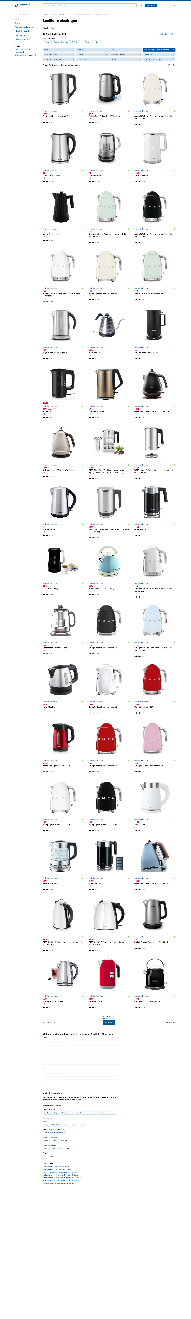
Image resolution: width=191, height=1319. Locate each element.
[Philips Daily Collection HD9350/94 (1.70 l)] (109, 98)
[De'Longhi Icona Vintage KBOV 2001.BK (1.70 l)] (155, 394)
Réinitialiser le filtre (168, 34)
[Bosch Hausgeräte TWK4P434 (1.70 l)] (63, 748)
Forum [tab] (53, 28)
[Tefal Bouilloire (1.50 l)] (155, 158)
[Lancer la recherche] (45, 5)
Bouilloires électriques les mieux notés (56, 1194)
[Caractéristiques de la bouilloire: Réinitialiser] (173, 50)
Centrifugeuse (21, 35)
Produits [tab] (46, 28)
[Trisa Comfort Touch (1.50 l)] (63, 158)
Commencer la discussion (165, 1036)
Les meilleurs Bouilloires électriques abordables (59, 1197)
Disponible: (65, 65)
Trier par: (46, 65)
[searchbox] (157, 59)
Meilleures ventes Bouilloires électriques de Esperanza (62, 1203)
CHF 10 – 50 (76, 42)
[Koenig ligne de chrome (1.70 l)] (63, 983)
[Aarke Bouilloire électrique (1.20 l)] (155, 335)
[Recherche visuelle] (134, 5)
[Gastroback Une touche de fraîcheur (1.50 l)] (63, 98)
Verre (87, 42)
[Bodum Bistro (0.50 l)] (63, 394)
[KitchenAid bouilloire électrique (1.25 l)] (155, 983)
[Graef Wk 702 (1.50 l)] (109, 865)
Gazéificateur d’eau (23, 39)
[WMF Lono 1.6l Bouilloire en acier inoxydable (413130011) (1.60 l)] (155, 452)
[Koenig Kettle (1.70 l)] (63, 512)
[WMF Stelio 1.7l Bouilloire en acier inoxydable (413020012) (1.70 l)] (63, 924)
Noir (97, 42)
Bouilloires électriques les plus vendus (56, 1191)
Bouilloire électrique (23, 31)
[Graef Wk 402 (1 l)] (155, 512)
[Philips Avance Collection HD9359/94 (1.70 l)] (155, 924)
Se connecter (150, 5)
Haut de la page (169, 1022)
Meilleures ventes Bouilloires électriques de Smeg (60, 1200)
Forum (45, 1038)
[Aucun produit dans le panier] (174, 5)
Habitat (17, 19)
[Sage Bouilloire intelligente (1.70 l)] (63, 335)
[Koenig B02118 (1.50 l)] (109, 158)
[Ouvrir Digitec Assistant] (160, 5)
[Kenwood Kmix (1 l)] (109, 983)
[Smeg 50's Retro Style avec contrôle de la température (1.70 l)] (155, 98)
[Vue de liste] (173, 65)
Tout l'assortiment (21, 15)
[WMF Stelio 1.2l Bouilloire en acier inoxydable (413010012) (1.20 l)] (109, 924)
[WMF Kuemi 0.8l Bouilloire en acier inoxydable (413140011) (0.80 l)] (109, 512)
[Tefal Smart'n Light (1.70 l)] (63, 571)
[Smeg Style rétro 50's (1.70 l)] (155, 689)
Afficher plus (109, 1022)
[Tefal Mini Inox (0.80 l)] (63, 689)
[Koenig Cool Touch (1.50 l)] (109, 394)
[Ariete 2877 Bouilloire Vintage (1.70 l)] (109, 571)
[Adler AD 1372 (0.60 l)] (155, 807)
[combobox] (53, 65)
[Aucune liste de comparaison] (164, 5)
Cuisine (17, 23)
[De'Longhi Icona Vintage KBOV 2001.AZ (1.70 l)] (155, 865)
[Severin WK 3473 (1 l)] (63, 865)
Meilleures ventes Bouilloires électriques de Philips (61, 1205)
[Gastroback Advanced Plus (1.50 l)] (63, 630)
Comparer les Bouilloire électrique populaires (58, 1208)
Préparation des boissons (24, 27)
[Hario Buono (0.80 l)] (109, 335)
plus (85, 1125)
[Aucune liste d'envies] (169, 5)
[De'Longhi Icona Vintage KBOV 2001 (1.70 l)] (63, 452)
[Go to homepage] (22, 5)
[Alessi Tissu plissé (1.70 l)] (63, 216)
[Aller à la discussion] (109, 1050)
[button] (83, 111)
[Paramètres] (141, 5)
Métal (47, 42)
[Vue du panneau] (169, 65)
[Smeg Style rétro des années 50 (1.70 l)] (109, 276)
